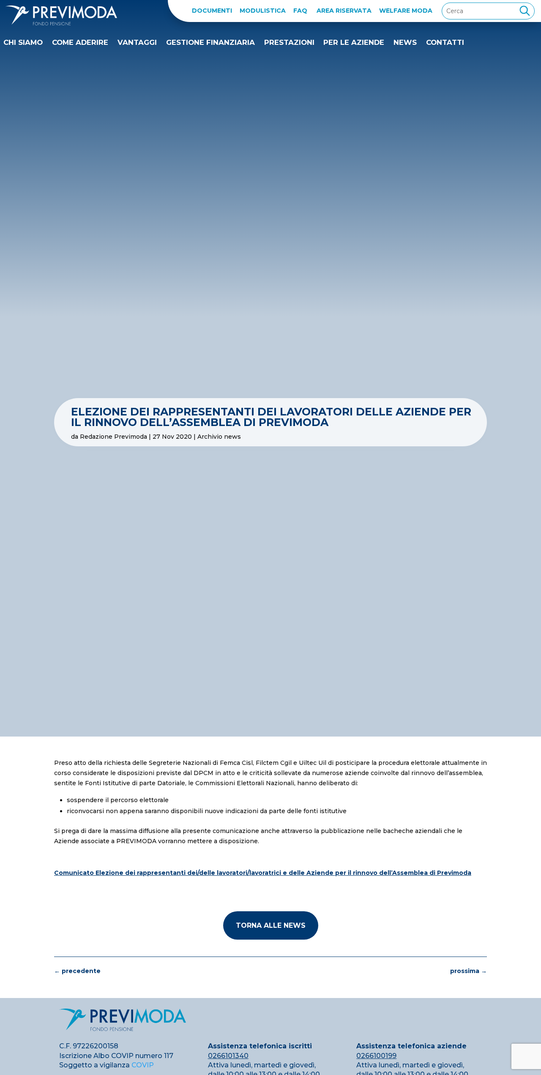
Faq (300, 10)
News (405, 42)
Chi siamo (23, 42)
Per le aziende (353, 42)
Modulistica (263, 10)
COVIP (142, 1065)
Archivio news (219, 436)
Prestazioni (289, 42)
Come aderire (80, 42)
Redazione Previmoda (113, 436)
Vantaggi (137, 42)
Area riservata (344, 10)
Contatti (445, 42)
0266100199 (376, 1056)
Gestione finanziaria (210, 42)
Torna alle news (271, 925)
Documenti (212, 10)
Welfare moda (405, 10)
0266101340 (228, 1056)
